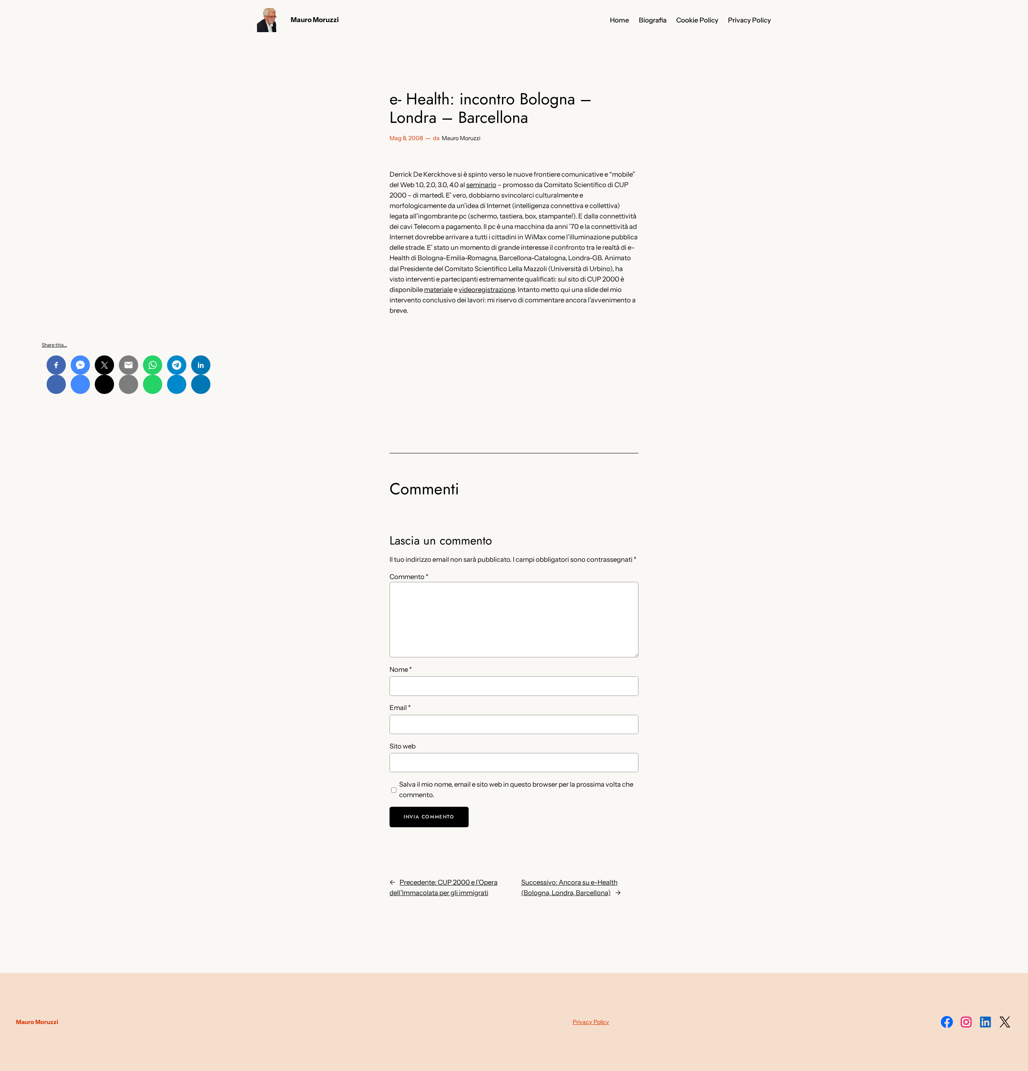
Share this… (54, 345)
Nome (401, 669)
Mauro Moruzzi (315, 20)
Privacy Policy (591, 1022)
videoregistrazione (487, 290)
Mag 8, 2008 (406, 138)
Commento (409, 577)
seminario (481, 185)
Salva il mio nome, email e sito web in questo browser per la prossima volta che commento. (516, 789)
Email (400, 708)
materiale (438, 290)
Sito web (403, 746)
